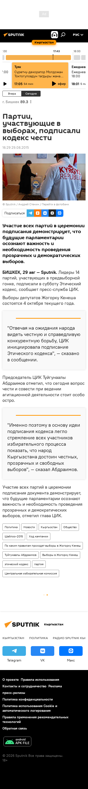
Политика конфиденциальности (27, 699)
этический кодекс (16, 564)
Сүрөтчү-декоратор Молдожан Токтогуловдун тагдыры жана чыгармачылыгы (38, 76)
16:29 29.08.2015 (15, 147)
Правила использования (40, 679)
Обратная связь (14, 728)
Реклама (55, 686)
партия (39, 564)
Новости (29, 527)
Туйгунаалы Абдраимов (20, 555)
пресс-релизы (13, 692)
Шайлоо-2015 (14, 536)
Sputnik (11, 204)
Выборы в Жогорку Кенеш (60, 555)
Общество (70, 527)
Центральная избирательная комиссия (31, 573)
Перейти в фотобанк (55, 204)
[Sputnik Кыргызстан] (14, 36)
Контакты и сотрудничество (24, 686)
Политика (11, 527)
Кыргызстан (49, 527)
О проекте (10, 679)
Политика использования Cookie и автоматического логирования (29, 708)
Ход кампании (38, 536)
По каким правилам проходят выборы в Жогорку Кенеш (43, 545)
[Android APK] (17, 742)
